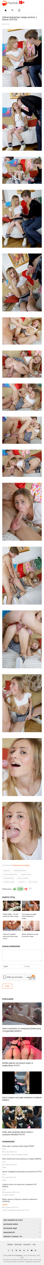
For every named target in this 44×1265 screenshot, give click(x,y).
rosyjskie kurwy (26, 874)
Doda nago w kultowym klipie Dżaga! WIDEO (18, 1146)
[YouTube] (31, 1250)
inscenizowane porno (10, 874)
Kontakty (27, 1244)
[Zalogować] (5, 10)
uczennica (21, 882)
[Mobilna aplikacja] (8, 1250)
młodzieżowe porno (20, 870)
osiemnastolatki (8, 878)
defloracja (6, 870)
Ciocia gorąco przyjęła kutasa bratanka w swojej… (29, 916)
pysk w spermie (23, 878)
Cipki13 (4, 1204)
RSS (34, 1244)
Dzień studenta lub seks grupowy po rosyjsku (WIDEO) (21, 1159)
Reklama (18, 1244)
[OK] (24, 1250)
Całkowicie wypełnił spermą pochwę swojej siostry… (10, 936)
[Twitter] (20, 1250)
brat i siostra (33, 882)
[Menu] (19, 10)
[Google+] (27, 1250)
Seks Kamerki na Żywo (13, 1220)
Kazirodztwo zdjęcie (21, 865)
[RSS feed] (35, 1250)
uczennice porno (8, 882)
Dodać (7, 986)
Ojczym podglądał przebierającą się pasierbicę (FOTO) (22, 1171)
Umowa (10, 1244)
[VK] (16, 1250)
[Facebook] (12, 1250)
